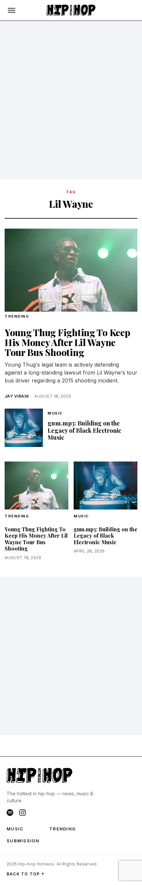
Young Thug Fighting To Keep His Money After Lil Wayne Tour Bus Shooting (67, 342)
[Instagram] (22, 812)
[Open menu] (11, 10)
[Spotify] (10, 812)
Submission (23, 840)
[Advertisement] (71, 100)
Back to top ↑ (26, 873)
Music (55, 413)
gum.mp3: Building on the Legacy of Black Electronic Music (84, 430)
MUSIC (15, 828)
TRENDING (17, 316)
